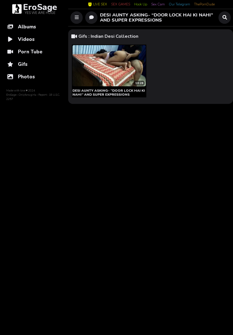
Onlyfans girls (27, 95)
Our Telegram (179, 4)
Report (42, 95)
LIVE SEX (100, 4)
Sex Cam (158, 4)
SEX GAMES (120, 4)
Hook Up (140, 4)
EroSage (11, 95)
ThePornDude (204, 4)
